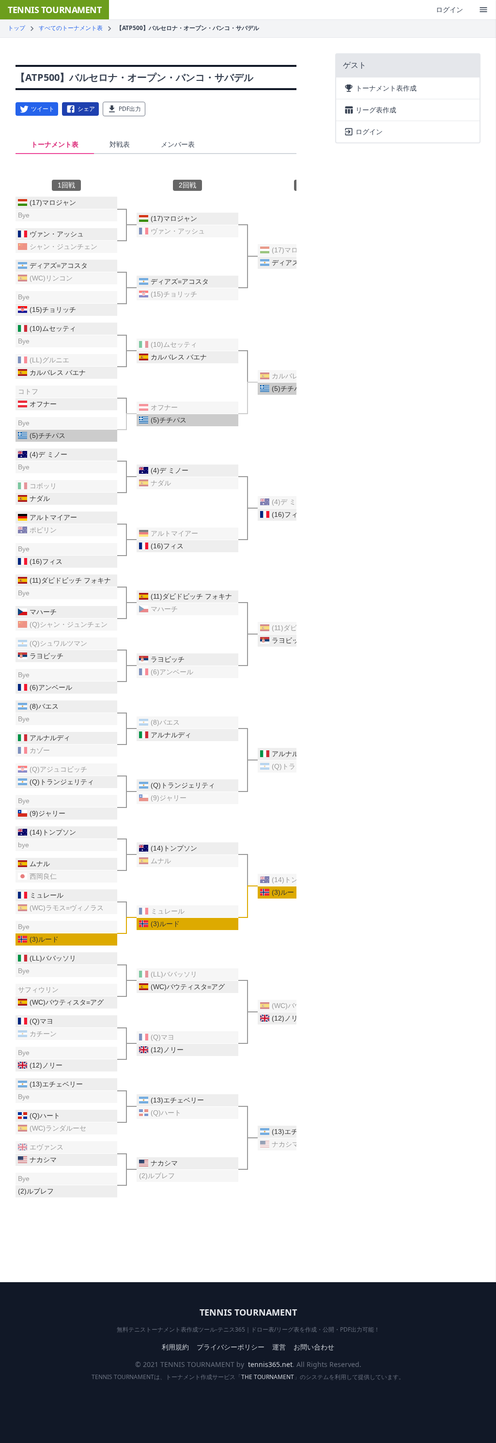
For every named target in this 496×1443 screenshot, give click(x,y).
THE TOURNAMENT (267, 1377)
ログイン (449, 9)
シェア (86, 109)
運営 (279, 1346)
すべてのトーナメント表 (71, 28)
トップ (16, 28)
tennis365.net (270, 1364)
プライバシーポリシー (230, 1346)
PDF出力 (130, 109)
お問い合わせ (314, 1346)
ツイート (42, 109)
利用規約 (175, 1346)
